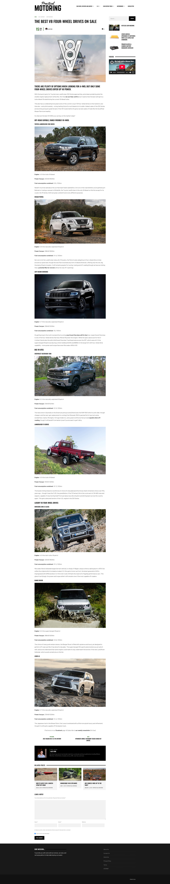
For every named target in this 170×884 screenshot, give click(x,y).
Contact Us (107, 853)
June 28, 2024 (39, 787)
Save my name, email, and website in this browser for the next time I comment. (53, 830)
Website (84, 822)
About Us (106, 849)
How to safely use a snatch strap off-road (44, 784)
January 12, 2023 (88, 787)
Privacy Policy (107, 861)
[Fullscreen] (133, 72)
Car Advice (49, 16)
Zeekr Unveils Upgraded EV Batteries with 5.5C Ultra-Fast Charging (128, 37)
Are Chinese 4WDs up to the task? (93, 784)
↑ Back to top (132, 879)
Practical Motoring (48, 787)
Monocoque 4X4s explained (68, 783)
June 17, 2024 (63, 786)
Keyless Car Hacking (127, 26)
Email (59, 822)
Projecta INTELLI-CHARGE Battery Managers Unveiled (127, 46)
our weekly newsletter (82, 730)
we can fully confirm (72, 97)
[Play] (111, 72)
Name (36, 822)
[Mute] (130, 72)
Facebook (58, 730)
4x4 (36, 16)
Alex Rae (50, 29)
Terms (105, 865)
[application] (122, 66)
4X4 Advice (41, 16)
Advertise (106, 857)
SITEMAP (106, 868)
